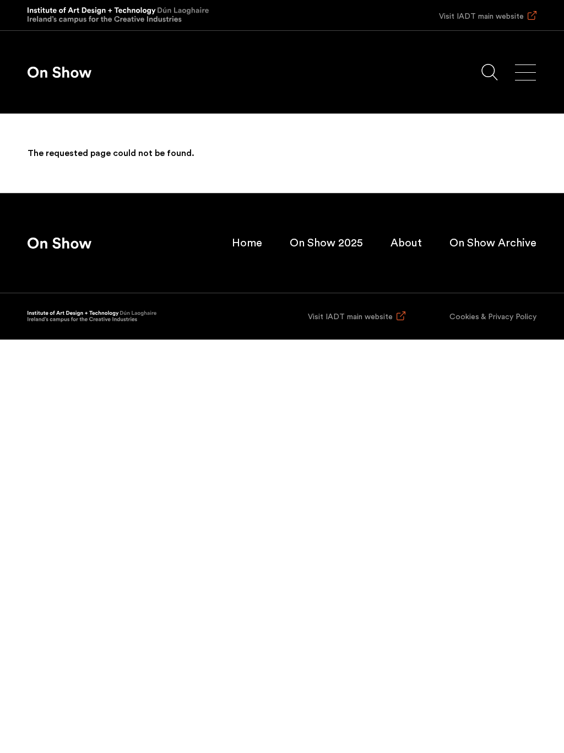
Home (247, 243)
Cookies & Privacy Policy (492, 317)
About (406, 243)
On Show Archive (492, 243)
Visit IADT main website (481, 16)
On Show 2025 (326, 243)
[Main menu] (525, 72)
